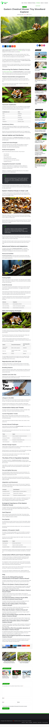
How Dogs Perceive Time (40, 59)
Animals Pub (20, 14)
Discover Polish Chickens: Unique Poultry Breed (15, 677)
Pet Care (25, 2)
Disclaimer (30, 722)
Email (3, 702)
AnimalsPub (29, 720)
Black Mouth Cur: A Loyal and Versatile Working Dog (40, 166)
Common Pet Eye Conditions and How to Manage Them (40, 153)
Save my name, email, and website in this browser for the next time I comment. (15, 706)
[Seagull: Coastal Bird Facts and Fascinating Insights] (26, 672)
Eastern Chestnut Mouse (8, 71)
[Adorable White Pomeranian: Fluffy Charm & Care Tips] (6, 672)
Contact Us (46, 2)
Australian (20, 50)
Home (23, 2)
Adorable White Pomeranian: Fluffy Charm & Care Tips (5, 677)
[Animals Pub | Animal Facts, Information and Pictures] (4, 3)
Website (18, 702)
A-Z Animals (38, 2)
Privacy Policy (40, 722)
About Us (42, 2)
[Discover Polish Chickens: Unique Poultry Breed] (16, 672)
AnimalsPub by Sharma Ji (17, 720)
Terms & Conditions (45, 722)
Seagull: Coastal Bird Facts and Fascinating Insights (26, 677)
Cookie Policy (35, 722)
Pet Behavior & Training (31, 2)
